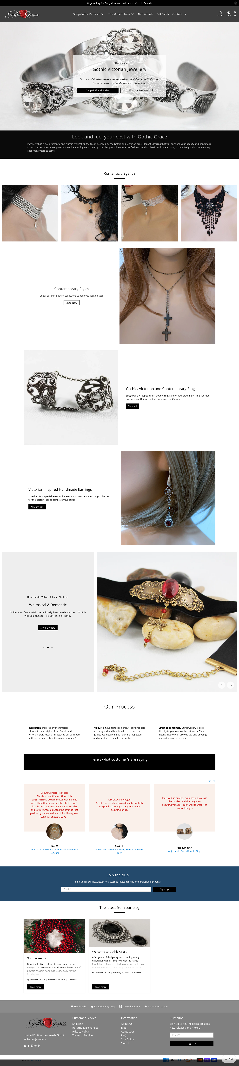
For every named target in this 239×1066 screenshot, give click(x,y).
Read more (35, 986)
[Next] (230, 685)
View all (132, 406)
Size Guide (127, 1039)
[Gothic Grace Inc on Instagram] (32, 1046)
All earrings (37, 506)
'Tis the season (37, 958)
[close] (235, 3)
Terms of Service (82, 1035)
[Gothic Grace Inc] (22, 14)
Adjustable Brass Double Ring (184, 851)
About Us (127, 1024)
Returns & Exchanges (85, 1027)
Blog (123, 1027)
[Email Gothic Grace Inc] (25, 1046)
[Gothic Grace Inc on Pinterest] (35, 1046)
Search (125, 1043)
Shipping (77, 1024)
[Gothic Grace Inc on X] (39, 1046)
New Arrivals (145, 14)
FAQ (123, 1035)
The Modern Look (119, 14)
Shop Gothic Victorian (86, 14)
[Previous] (221, 685)
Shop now (47, 636)
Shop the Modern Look (141, 90)
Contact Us (179, 14)
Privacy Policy (80, 1031)
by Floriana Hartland (36, 979)
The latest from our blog (120, 907)
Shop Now (71, 302)
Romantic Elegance (119, 173)
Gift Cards (163, 14)
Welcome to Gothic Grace (109, 952)
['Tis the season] (54, 936)
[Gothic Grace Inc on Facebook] (28, 1046)
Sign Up (164, 889)
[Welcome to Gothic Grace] (119, 933)
